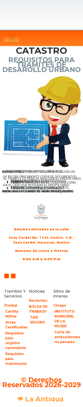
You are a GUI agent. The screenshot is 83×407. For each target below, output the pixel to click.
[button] (12, 38)
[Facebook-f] (6, 276)
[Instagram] (13, 276)
